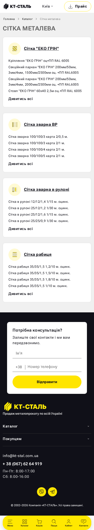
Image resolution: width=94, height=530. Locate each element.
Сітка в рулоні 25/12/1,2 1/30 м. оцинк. (38, 208)
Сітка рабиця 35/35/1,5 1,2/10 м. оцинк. (39, 266)
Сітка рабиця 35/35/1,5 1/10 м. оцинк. (38, 286)
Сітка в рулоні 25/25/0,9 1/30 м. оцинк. (38, 221)
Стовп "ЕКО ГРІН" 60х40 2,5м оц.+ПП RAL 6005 (45, 91)
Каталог (27, 19)
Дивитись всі (20, 99)
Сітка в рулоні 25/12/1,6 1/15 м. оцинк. (38, 214)
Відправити (47, 382)
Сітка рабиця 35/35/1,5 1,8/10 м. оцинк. (39, 279)
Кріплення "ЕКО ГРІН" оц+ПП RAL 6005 (38, 60)
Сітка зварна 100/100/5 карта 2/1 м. (36, 156)
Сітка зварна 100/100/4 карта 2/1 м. (36, 149)
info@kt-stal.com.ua (21, 456)
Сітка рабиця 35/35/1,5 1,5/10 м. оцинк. (39, 273)
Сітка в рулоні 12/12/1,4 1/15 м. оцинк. (38, 201)
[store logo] (17, 6)
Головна (9, 19)
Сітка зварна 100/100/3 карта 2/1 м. (36, 143)
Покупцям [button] (12, 439)
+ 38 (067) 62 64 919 (22, 463)
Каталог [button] (10, 426)
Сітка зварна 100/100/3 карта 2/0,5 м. (38, 136)
